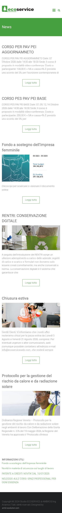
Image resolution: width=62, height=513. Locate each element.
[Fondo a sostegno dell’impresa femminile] (31, 156)
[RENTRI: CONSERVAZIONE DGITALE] (31, 227)
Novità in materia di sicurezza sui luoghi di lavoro (28, 468)
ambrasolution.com (10, 508)
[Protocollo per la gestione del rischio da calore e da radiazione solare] (31, 392)
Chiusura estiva (15, 298)
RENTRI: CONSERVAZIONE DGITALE (24, 218)
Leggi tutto (31, 82)
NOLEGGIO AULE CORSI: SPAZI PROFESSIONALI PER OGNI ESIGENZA (29, 480)
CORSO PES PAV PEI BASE (24, 98)
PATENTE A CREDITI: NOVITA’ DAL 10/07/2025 (25, 473)
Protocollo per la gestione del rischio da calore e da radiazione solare (29, 381)
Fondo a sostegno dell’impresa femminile (28, 147)
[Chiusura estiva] (31, 304)
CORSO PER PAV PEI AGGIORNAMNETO (19, 50)
